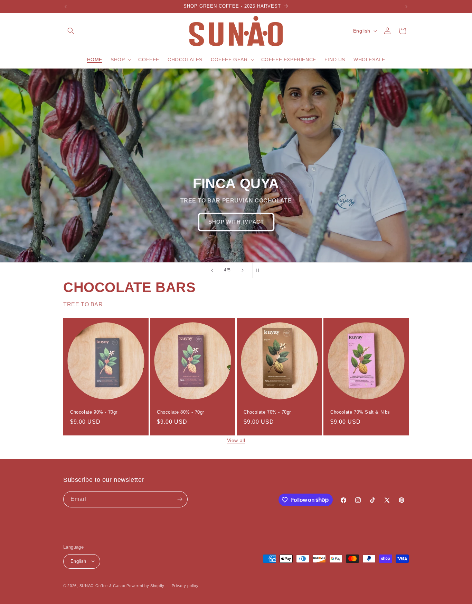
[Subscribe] (179, 499)
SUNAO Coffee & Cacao (102, 585)
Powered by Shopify (145, 585)
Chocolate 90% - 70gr (93, 412)
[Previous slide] (212, 270)
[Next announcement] (406, 6)
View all (236, 440)
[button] (70, 30)
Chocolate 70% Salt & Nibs (360, 412)
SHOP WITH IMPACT (236, 222)
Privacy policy (185, 585)
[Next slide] (242, 270)
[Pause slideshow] (259, 270)
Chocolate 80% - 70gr (180, 412)
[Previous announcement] (65, 6)
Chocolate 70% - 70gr (267, 412)
